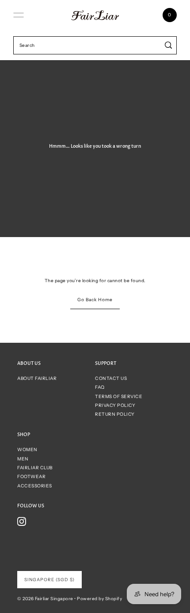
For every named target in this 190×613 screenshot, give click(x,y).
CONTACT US (111, 378)
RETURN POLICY (115, 414)
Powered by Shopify (99, 599)
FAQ (100, 387)
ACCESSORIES (34, 486)
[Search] (168, 45)
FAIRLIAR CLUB (35, 468)
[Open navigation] (18, 15)
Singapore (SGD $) (49, 579)
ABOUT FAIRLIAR (37, 378)
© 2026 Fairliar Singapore (45, 599)
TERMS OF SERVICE (118, 396)
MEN (23, 459)
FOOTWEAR (31, 476)
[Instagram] (21, 521)
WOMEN (27, 449)
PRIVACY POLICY (115, 405)
